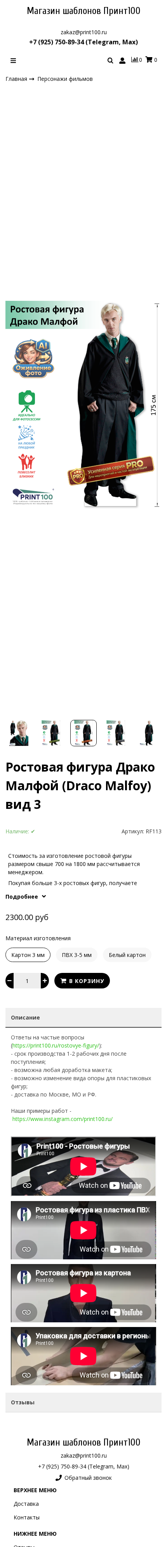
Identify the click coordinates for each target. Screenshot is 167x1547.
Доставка (26, 1503)
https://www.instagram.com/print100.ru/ (62, 1119)
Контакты (27, 1517)
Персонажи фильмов (65, 78)
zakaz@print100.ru (84, 32)
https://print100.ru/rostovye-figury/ (55, 1045)
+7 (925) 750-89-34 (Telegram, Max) (83, 42)
